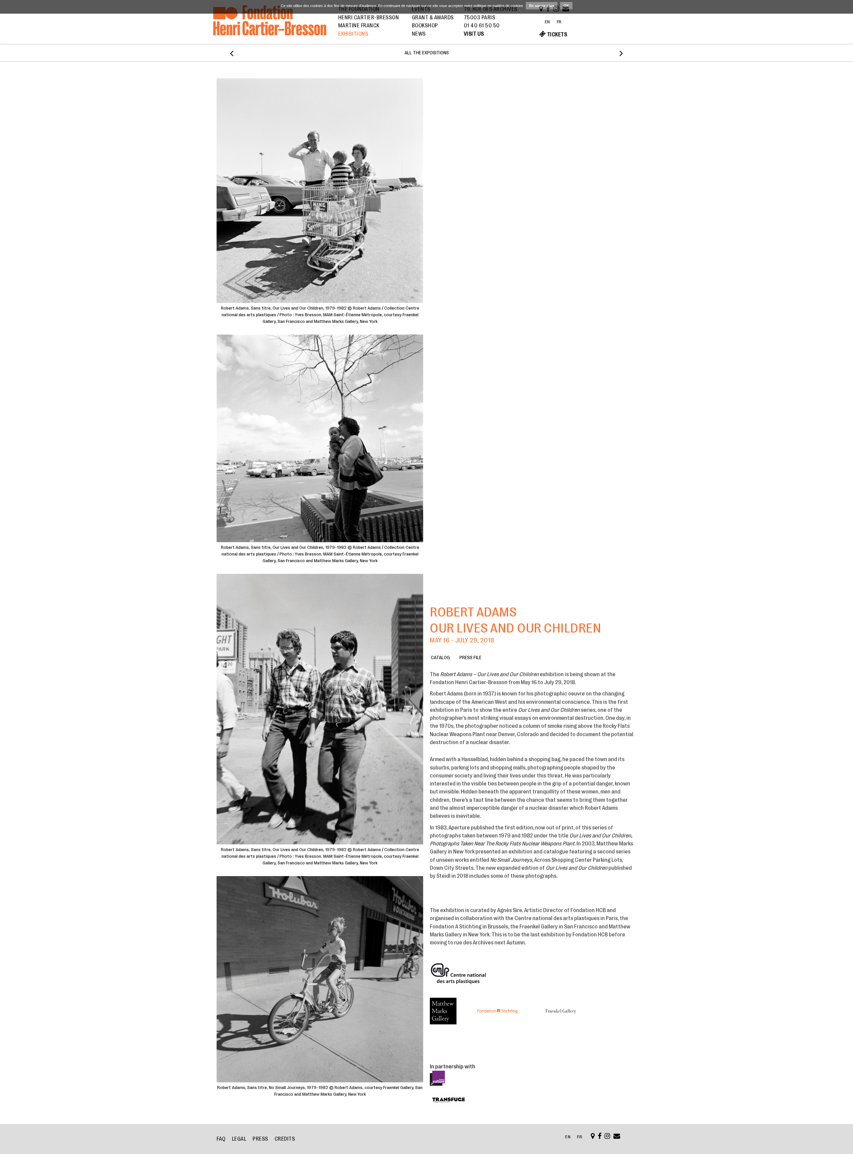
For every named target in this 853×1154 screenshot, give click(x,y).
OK (566, 6)
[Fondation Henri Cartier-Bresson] (269, 27)
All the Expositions (427, 53)
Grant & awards (433, 18)
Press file (470, 657)
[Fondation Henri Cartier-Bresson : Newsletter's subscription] (616, 1137)
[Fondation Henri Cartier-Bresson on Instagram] (607, 1137)
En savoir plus (541, 6)
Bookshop (425, 26)
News (419, 34)
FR (559, 21)
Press (260, 1139)
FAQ (221, 1139)
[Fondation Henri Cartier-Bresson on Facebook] (600, 1137)
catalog (440, 657)
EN (547, 21)
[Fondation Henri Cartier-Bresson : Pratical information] (593, 1137)
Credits (285, 1139)
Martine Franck (359, 26)
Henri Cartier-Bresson (368, 18)
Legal (239, 1139)
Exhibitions (353, 34)
